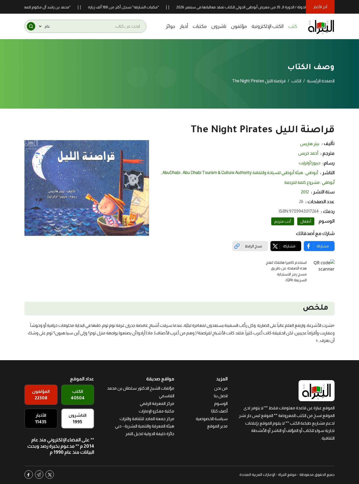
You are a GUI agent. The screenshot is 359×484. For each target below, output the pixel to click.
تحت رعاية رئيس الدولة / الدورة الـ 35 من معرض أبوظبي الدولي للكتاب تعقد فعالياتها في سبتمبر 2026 (263, 7)
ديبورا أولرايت (309, 163)
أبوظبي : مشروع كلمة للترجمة (309, 182)
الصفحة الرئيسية (321, 81)
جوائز (170, 26)
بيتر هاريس (309, 143)
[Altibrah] (321, 26)
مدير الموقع (217, 426)
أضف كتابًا (219, 411)
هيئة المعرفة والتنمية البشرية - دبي (144, 426)
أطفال (305, 221)
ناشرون (218, 26)
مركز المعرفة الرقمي (157, 403)
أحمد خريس (308, 153)
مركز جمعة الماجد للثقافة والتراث (147, 418)
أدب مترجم (282, 221)
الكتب (296, 81)
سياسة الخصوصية (212, 418)
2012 (305, 192)
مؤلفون (239, 26)
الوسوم (221, 403)
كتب (292, 26)
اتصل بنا (221, 396)
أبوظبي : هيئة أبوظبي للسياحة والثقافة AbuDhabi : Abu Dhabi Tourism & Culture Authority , (239, 172)
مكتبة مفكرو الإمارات (156, 411)
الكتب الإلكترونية (268, 26)
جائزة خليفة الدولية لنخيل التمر (149, 433)
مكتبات (200, 26)
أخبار (184, 26)
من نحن (221, 388)
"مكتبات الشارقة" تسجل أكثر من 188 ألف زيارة (132, 7)
